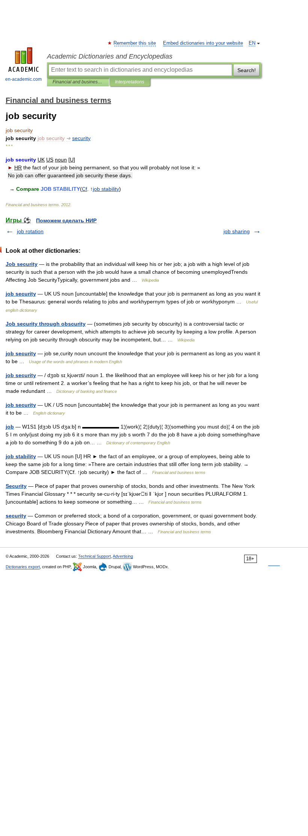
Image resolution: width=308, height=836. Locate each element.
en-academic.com (23, 79)
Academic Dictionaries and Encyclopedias (109, 56)
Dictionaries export (23, 566)
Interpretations (129, 82)
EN (252, 43)
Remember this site (135, 43)
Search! (246, 70)
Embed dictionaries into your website (203, 43)
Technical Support (94, 556)
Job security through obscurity (46, 324)
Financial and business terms (78, 82)
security (16, 516)
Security (16, 486)
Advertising (123, 556)
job (10, 427)
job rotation (30, 231)
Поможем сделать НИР (66, 220)
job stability (21, 456)
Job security (22, 264)
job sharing (236, 231)
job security (21, 294)
